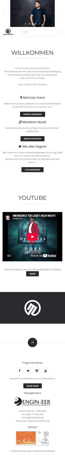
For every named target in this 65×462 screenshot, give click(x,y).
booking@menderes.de (33, 417)
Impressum (21, 420)
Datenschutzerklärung (39, 420)
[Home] (8, 31)
